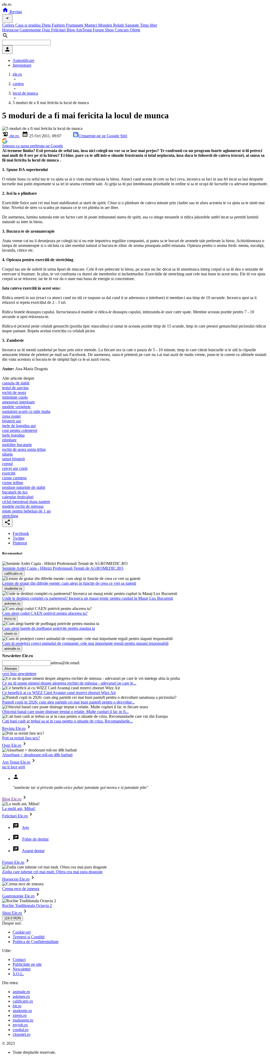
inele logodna (13, 435)
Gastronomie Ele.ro (18, 896)
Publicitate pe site (27, 964)
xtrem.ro (20, 1015)
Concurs (122, 30)
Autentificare (23, 60)
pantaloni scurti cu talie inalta (26, 411)
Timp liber (148, 25)
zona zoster (11, 416)
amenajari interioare (18, 402)
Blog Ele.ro (11, 799)
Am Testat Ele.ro (16, 762)
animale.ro (21, 991)
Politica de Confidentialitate (36, 941)
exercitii (8, 473)
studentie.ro (22, 1010)
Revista (15, 11)
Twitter (19, 538)
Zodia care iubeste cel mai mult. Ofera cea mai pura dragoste (52, 872)
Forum (99, 30)
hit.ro (17, 1006)
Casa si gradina (28, 25)
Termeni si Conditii (29, 937)
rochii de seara (14, 392)
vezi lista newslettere (19, 673)
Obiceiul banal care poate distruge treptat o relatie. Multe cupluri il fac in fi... (65, 711)
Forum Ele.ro (13, 862)
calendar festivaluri (17, 497)
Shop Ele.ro (12, 913)
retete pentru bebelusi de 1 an (26, 511)
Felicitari (59, 30)
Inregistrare (22, 65)
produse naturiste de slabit (23, 487)
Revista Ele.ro (14, 728)
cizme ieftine (12, 482)
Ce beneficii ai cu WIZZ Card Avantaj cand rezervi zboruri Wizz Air (59, 692)
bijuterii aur (11, 421)
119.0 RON (12, 918)
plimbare (9, 440)
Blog (71, 30)
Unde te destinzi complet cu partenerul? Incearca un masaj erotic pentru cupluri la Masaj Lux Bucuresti (87, 598)
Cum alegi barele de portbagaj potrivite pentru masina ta (48, 628)
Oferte (135, 30)
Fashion (59, 25)
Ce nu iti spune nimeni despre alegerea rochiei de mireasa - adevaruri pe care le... (69, 683)
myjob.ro (20, 1025)
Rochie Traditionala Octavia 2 (27, 905)
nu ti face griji (13, 767)
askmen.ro (21, 996)
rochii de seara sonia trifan (24, 449)
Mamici (91, 25)
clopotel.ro (21, 1034)
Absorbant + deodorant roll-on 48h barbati (37, 755)
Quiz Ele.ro (11, 745)
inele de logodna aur (19, 425)
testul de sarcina (15, 387)
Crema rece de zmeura (20, 888)
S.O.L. (18, 974)
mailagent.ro (23, 1020)
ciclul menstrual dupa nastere (26, 501)
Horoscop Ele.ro (16, 879)
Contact (19, 959)
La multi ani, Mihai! (18, 808)
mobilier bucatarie (17, 444)
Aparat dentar (33, 850)
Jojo (25, 827)
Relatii (119, 25)
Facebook (21, 533)
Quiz (46, 30)
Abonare (10, 669)
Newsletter (22, 969)
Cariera (8, 25)
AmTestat (84, 30)
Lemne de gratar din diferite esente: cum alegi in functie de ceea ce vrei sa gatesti (69, 583)
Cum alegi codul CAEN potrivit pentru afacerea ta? (45, 613)
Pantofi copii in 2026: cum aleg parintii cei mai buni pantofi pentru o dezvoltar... (68, 702)
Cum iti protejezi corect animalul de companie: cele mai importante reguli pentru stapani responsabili (85, 643)
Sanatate (132, 25)
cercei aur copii (14, 468)
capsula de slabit (15, 383)
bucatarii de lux (15, 492)
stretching (10, 516)
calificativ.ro (23, 1001)
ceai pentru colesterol (19, 430)
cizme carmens (14, 478)
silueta (7, 454)
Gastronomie (31, 30)
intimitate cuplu (15, 397)
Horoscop (11, 30)
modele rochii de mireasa (23, 506)
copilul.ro (20, 1029)
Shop (110, 30)
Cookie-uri (22, 932)
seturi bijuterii (13, 459)
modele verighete (16, 406)
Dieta (47, 25)
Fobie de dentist (35, 839)
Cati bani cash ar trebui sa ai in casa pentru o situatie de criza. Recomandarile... (67, 721)
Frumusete (75, 25)
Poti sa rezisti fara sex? (21, 738)
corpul (7, 463)
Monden (105, 25)
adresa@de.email (65, 663)
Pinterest (20, 543)
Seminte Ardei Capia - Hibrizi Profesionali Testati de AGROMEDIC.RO (62, 568)
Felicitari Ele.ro (15, 816)
